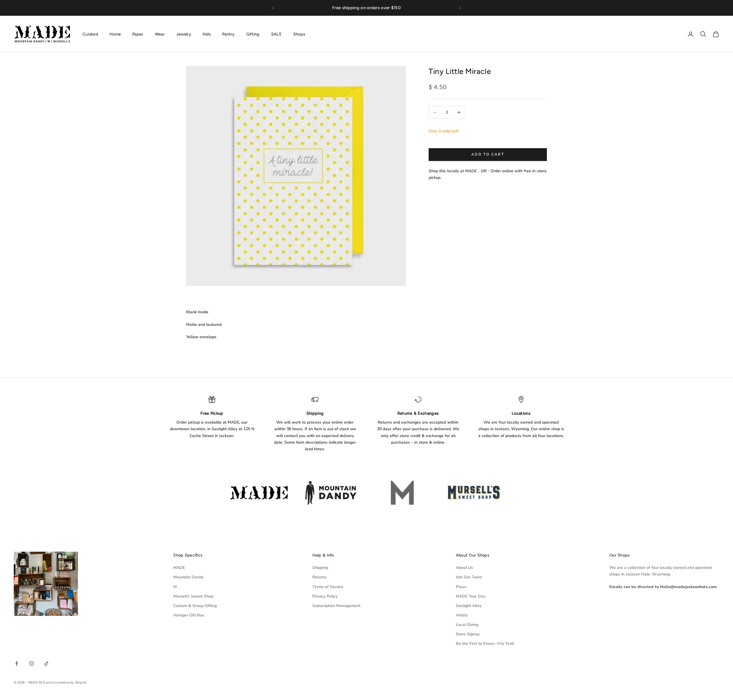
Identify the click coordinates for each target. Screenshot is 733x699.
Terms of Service (327, 587)
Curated (90, 33)
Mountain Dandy (188, 577)
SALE (276, 33)
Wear (160, 33)
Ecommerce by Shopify (69, 682)
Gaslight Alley (469, 605)
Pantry (228, 33)
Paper (137, 33)
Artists (462, 615)
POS (41, 682)
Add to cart (487, 154)
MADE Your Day (470, 596)
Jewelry (183, 33)
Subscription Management (336, 605)
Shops (299, 33)
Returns (319, 577)
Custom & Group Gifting (195, 605)
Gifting (253, 33)
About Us (464, 567)
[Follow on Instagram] (31, 663)
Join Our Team (469, 577)
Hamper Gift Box (188, 615)
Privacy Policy (325, 596)
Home (115, 33)
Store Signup (468, 634)
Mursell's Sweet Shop (193, 596)
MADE (179, 567)
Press (461, 587)
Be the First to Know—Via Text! (485, 643)
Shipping (320, 567)
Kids (207, 33)
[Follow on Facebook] (16, 663)
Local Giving (467, 624)
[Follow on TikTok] (46, 663)
